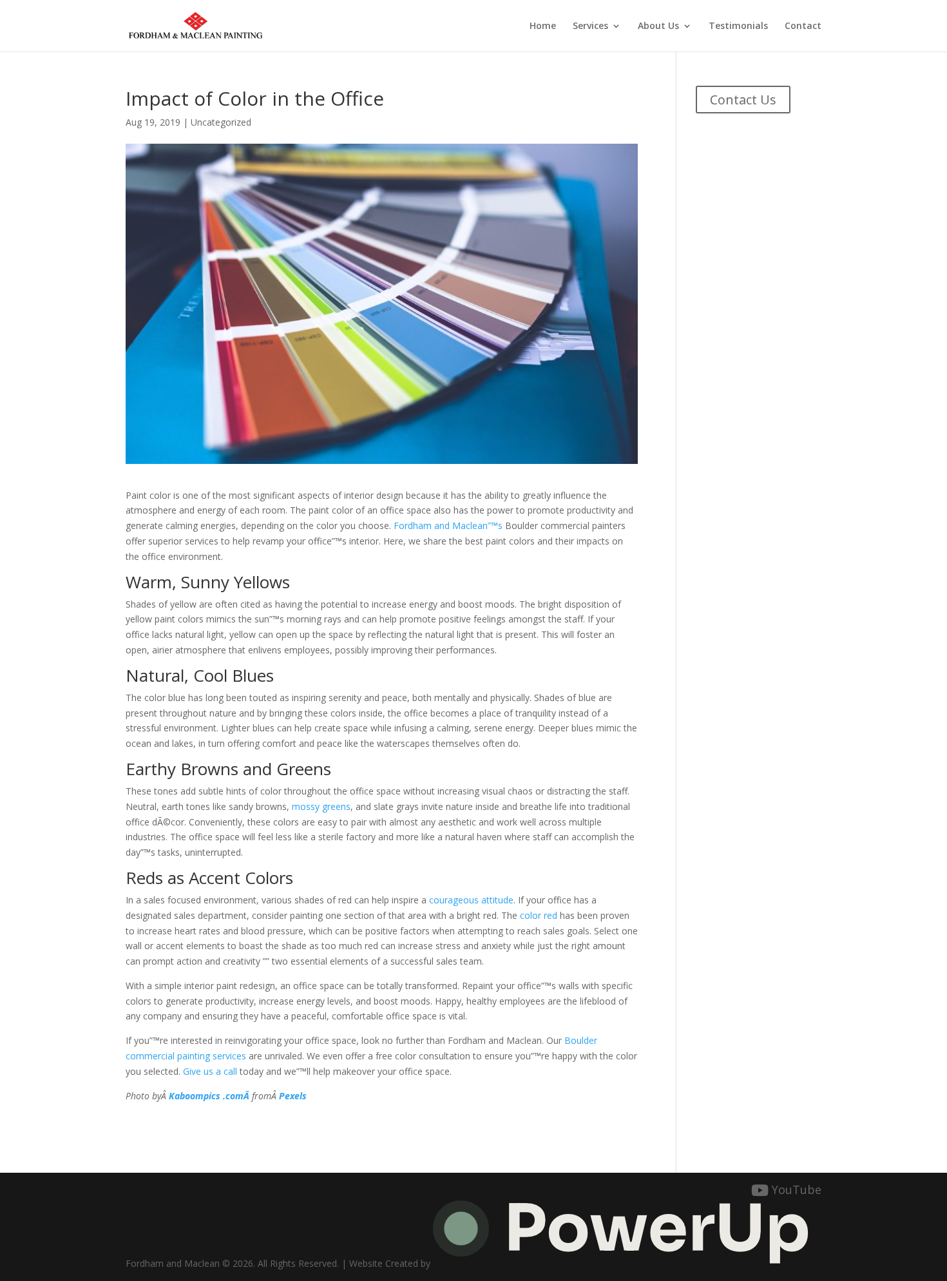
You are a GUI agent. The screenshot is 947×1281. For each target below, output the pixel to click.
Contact (803, 26)
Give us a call (210, 1071)
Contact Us (743, 99)
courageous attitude (471, 900)
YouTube (796, 1189)
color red (538, 915)
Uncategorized (221, 122)
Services (590, 26)
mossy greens (321, 806)
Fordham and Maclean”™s (448, 525)
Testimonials (738, 26)
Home (543, 26)
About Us (658, 26)
